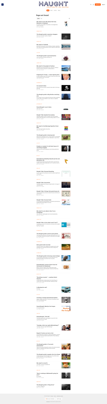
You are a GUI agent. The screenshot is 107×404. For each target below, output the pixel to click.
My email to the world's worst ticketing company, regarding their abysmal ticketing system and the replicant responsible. (48, 47)
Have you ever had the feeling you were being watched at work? (48, 150)
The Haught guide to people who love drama (48, 354)
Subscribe (98, 4)
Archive (55, 10)
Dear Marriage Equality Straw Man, (43, 129)
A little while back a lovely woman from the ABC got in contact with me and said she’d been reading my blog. (47, 281)
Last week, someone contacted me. (43, 364)
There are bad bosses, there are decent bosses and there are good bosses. (48, 193)
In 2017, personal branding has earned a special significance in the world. (48, 173)
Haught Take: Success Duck (44, 200)
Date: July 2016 (39, 108)
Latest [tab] (38, 18)
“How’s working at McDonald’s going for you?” (47, 374)
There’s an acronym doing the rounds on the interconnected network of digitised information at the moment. (48, 348)
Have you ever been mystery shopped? (44, 35)
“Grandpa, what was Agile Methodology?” (48, 325)
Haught (42, 37)
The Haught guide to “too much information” (45, 344)
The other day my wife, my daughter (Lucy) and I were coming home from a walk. (47, 319)
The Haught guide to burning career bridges (48, 256)
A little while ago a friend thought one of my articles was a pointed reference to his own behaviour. (48, 356)
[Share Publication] (93, 4)
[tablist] (40, 18)
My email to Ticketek (42, 44)
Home (48, 10)
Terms (55, 396)
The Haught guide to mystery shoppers (47, 34)
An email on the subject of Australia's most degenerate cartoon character (47, 25)
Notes (51, 10)
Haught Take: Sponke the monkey (46, 115)
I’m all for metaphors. (41, 386)
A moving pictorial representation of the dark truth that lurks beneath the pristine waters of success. (48, 202)
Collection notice (60, 396)
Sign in (103, 4)
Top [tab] (41, 18)
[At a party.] (39, 376)
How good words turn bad (43, 244)
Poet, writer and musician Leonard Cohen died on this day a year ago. (48, 88)
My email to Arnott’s (42, 363)
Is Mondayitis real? (42, 287)
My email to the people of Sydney (46, 66)
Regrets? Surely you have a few (45, 333)
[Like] (37, 28)
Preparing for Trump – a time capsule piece (48, 74)
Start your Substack (50, 398)
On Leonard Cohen (41, 85)
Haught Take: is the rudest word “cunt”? (47, 222)
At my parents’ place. (41, 307)
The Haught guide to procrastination (46, 55)
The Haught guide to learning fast (46, 135)
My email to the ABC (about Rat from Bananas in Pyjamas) (46, 22)
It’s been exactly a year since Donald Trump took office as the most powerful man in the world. (48, 77)
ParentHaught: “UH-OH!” (43, 316)
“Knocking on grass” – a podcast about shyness (47, 277)
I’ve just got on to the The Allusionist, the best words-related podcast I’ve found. (48, 224)
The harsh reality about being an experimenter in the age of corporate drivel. (48, 184)
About (59, 10)
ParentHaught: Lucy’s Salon (44, 107)
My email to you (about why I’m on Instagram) (46, 211)
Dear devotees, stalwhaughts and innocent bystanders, (47, 214)
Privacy (51, 396)
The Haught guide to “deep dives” (45, 384)
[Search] (91, 4)
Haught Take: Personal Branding (45, 171)
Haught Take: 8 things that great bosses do (48, 191)
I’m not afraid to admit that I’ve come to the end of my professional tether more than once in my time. (47, 258)
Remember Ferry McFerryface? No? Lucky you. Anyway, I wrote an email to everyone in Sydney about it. (47, 68)
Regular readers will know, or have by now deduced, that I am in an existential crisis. (48, 300)
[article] (53, 25)
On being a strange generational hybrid (47, 297)
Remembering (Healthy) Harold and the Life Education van (48, 159)
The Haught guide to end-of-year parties (47, 233)
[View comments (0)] (44, 28)
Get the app (59, 398)
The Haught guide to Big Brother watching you (48, 95)
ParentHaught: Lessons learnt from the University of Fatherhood (47, 265)
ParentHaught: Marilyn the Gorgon (46, 306)
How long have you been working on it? (44, 57)
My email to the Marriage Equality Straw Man (48, 126)
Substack (48, 401)
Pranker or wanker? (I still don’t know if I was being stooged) (48, 146)
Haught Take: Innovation (43, 182)
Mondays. (38, 288)
